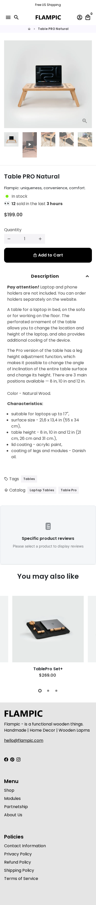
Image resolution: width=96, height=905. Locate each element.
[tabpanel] (48, 639)
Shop (9, 790)
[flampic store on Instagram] (18, 759)
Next (87, 84)
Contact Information (25, 846)
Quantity (13, 230)
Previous (9, 638)
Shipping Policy (19, 870)
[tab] (48, 276)
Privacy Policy (18, 854)
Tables (29, 479)
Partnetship (16, 807)
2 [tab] (48, 691)
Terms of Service (21, 878)
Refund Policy (17, 862)
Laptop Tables (42, 490)
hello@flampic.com (23, 740)
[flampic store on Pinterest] (12, 759)
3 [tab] (56, 691)
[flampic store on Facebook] (6, 759)
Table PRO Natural (53, 29)
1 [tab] (40, 691)
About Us (13, 815)
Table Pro (69, 490)
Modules (12, 798)
